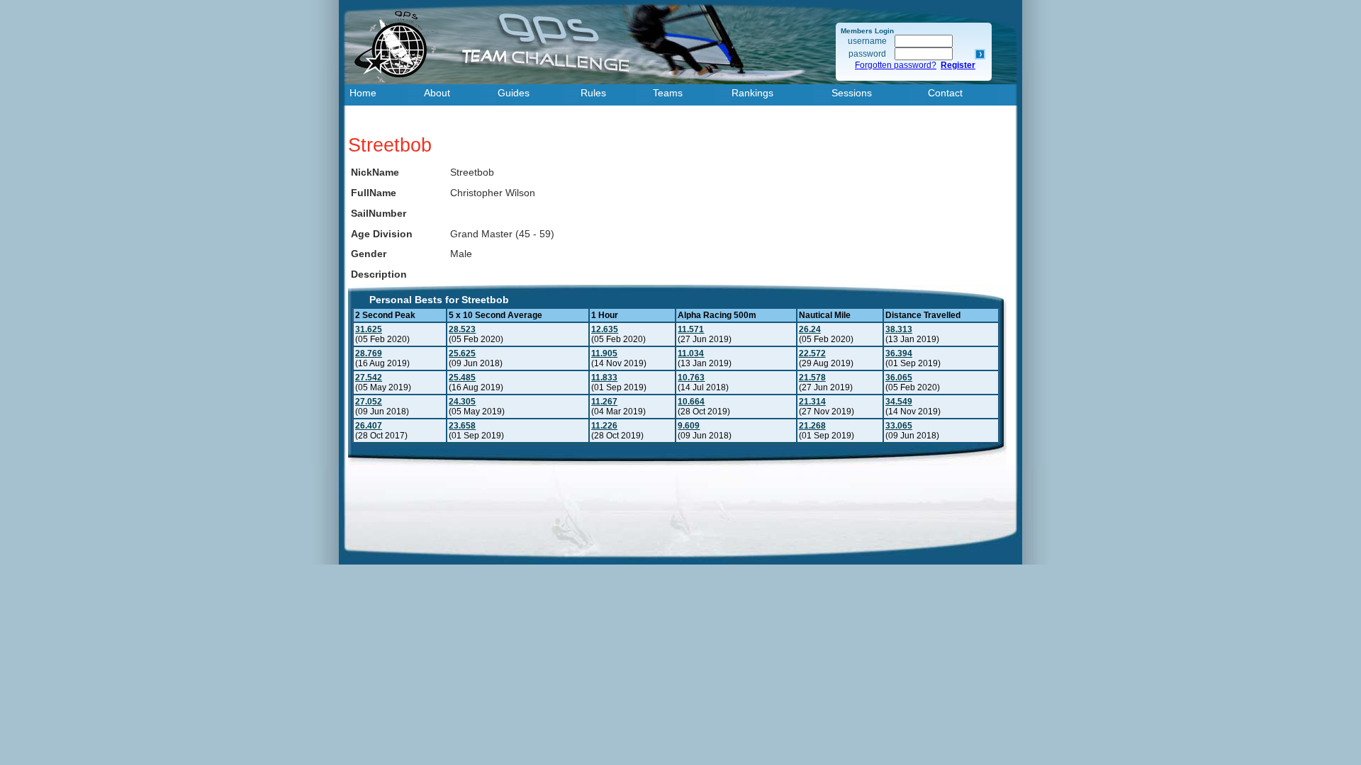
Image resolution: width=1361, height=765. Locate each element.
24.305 (462, 402)
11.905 (604, 353)
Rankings (752, 92)
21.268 (812, 426)
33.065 (898, 426)
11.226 (604, 426)
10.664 (691, 402)
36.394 (898, 353)
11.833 (604, 377)
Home (362, 92)
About (437, 92)
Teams (668, 92)
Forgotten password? (895, 65)
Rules (593, 92)
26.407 (368, 426)
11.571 (691, 329)
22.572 (812, 353)
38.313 (898, 329)
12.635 (604, 329)
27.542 (368, 377)
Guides (514, 92)
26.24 (810, 329)
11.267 (604, 402)
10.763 (691, 377)
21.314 (812, 402)
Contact (945, 92)
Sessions (851, 92)
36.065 (898, 377)
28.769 (368, 353)
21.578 (812, 377)
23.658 (462, 426)
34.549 (898, 402)
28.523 (462, 329)
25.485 (462, 377)
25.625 (462, 353)
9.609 (689, 426)
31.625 (368, 329)
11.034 (691, 353)
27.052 (368, 402)
